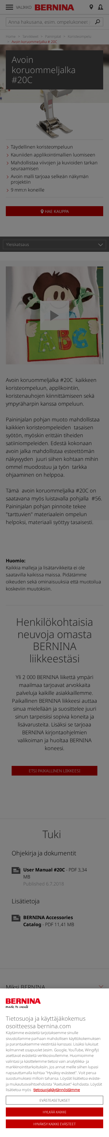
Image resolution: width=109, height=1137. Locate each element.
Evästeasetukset (55, 1100)
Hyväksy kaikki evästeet (54, 1124)
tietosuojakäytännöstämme (56, 1089)
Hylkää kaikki (54, 1112)
